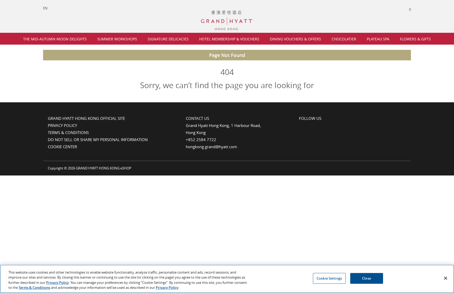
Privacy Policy (62, 125)
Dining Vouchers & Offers (295, 38)
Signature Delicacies (168, 38)
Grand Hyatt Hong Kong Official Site (86, 118)
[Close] (445, 278)
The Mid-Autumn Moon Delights (55, 38)
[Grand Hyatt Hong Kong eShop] (227, 13)
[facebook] (301, 126)
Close (366, 278)
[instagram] (312, 126)
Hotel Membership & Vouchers (229, 38)
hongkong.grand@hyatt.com (211, 146)
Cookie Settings (329, 278)
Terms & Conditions (68, 132)
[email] (323, 126)
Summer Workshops (117, 38)
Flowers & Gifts (415, 38)
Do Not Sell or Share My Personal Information (98, 139)
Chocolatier (344, 38)
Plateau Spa (378, 38)
